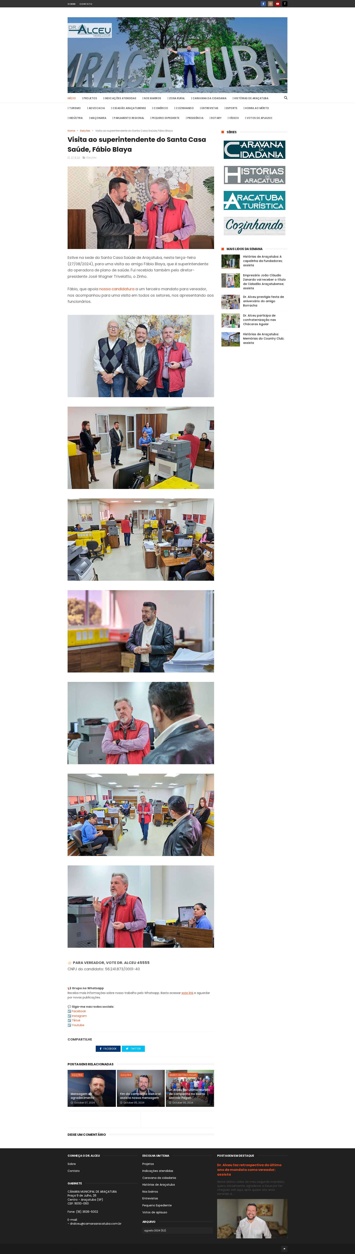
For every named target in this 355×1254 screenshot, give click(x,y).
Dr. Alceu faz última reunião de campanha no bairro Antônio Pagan (189, 1094)
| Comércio (160, 108)
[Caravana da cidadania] (254, 150)
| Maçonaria (97, 118)
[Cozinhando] (254, 227)
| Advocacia (96, 108)
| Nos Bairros (151, 98)
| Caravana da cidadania (209, 98)
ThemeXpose (101, 1249)
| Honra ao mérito (256, 108)
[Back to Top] (284, 1249)
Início (72, 98)
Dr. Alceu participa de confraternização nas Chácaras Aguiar (259, 319)
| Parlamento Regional (128, 118)
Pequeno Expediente (157, 1205)
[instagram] (270, 3)
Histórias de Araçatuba (158, 1185)
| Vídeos (233, 118)
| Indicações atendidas (119, 98)
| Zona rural (176, 98)
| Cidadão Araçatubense (128, 108)
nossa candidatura (116, 288)
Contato (86, 4)
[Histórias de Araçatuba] (254, 175)
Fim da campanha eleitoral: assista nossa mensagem (140, 1096)
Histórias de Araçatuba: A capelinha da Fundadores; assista (263, 261)
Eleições (85, 130)
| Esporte (231, 108)
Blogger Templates (80, 1249)
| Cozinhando (184, 108)
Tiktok (76, 1020)
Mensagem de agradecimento (82, 1096)
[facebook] (263, 3)
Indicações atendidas (157, 1171)
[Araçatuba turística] (254, 201)
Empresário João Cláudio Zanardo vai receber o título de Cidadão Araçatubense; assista (264, 281)
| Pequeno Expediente (165, 118)
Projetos (148, 1164)
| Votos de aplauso (258, 118)
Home (71, 130)
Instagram (79, 1016)
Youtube (78, 1025)
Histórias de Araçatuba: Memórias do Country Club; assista (263, 338)
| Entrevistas (209, 108)
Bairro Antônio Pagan (183, 1075)
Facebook (79, 1011)
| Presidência (195, 118)
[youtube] (277, 3)
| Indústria (75, 118)
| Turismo (74, 108)
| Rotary (215, 118)
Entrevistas (150, 1198)
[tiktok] (284, 3)
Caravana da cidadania (159, 1178)
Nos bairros (150, 1192)
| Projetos (89, 98)
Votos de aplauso (154, 1212)
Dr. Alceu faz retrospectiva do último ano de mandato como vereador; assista (249, 1170)
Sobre (72, 4)
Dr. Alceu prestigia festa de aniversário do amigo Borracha (263, 301)
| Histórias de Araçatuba (250, 98)
